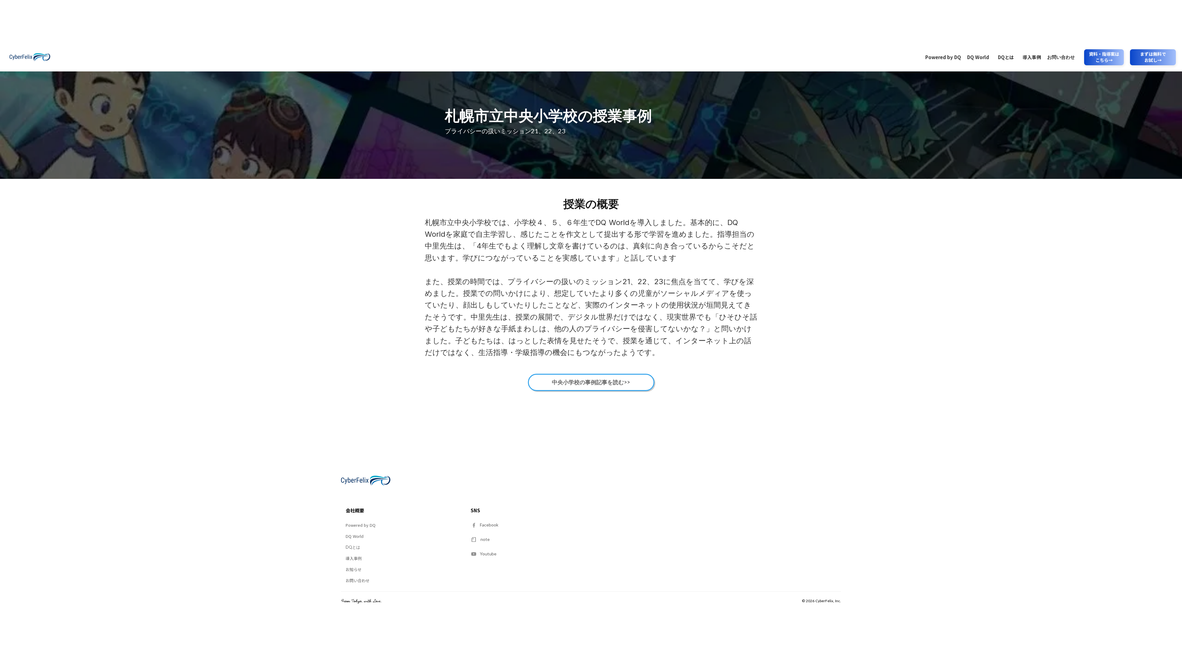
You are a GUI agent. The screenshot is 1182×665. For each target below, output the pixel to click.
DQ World (978, 57)
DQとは (1006, 57)
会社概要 (355, 510)
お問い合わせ (1061, 57)
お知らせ (354, 569)
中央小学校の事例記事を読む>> (591, 382)
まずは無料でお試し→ (1153, 57)
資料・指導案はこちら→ (1104, 57)
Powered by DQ (943, 57)
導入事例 (1032, 57)
